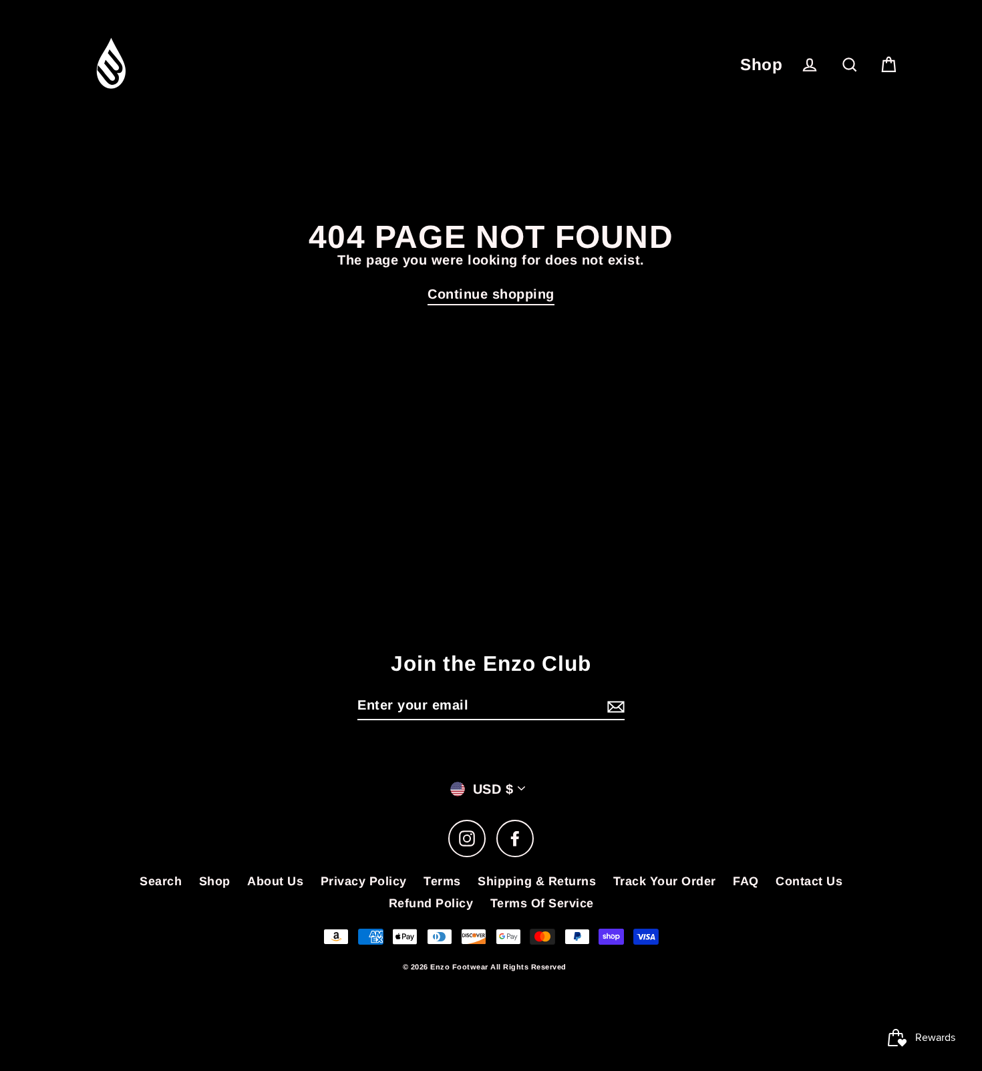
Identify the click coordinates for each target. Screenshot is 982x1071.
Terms (442, 881)
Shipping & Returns (537, 881)
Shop (761, 64)
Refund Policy (431, 903)
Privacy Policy (364, 881)
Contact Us (809, 881)
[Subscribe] (614, 705)
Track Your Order (664, 881)
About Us (275, 881)
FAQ (746, 881)
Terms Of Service (542, 903)
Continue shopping (491, 294)
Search (161, 881)
